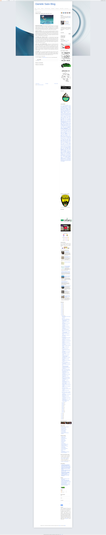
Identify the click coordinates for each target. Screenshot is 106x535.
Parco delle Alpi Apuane (64, 438)
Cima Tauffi (64, 115)
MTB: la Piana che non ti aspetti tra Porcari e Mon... (66, 352)
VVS (70, 160)
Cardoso (62, 111)
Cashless (70, 111)
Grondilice (63, 129)
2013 (62, 413)
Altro (38, 60)
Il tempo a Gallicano (63, 430)
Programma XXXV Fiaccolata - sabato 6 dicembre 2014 (66, 399)
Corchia (63, 117)
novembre (63, 402)
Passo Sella (69, 141)
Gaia (65, 127)
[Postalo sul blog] (38, 59)
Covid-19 (63, 118)
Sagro (67, 151)
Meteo (64, 233)
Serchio (68, 154)
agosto (63, 405)
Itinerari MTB (61, 8)
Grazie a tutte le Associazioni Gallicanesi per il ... (65, 371)
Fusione (61, 127)
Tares (64, 156)
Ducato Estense (64, 120)
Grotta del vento (63, 439)
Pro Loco (64, 146)
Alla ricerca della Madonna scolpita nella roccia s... (66, 374)
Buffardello (62, 433)
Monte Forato (69, 136)
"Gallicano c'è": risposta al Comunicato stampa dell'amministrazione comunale (65, 271)
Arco (68, 106)
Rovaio (63, 151)
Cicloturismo (62, 115)
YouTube (61, 161)
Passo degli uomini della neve (65, 329)
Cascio (68, 111)
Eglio (68, 120)
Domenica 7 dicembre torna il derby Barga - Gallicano (66, 383)
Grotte (70, 129)
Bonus (70, 108)
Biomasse (64, 108)
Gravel (61, 129)
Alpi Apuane (57, 8)
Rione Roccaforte (65, 149)
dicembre (63, 315)
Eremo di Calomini (66, 121)
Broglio (65, 109)
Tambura (70, 155)
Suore (68, 155)
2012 (62, 414)
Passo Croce (62, 141)
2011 (62, 415)
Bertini (61, 108)
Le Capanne (64, 132)
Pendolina (62, 142)
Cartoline (66, 111)
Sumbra (66, 155)
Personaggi (66, 142)
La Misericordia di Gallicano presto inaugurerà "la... (66, 368)
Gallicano (42, 8)
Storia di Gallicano (63, 155)
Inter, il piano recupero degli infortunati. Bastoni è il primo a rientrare (65, 484)
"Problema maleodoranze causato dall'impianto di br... (66, 320)
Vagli (63, 158)
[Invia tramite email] (37, 59)
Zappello (64, 161)
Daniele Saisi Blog (45, 4)
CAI (66, 109)
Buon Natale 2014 (64, 336)
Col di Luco (66, 116)
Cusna (67, 118)
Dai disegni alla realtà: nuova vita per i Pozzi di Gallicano (67, 296)
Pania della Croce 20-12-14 (65, 348)
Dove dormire (66, 8)
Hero (68, 130)
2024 (62, 305)
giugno (63, 407)
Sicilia (70, 154)
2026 (62, 303)
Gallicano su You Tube (63, 429)
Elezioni (62, 121)
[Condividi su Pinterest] (40, 59)
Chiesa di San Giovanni (64, 113)
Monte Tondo (69, 137)
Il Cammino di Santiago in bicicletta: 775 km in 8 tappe (67, 276)
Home (35, 8)
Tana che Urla (62, 156)
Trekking (68, 157)
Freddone (68, 126)
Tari (65, 156)
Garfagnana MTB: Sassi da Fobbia (66, 377)
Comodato (69, 116)
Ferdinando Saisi (65, 122)
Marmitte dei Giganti (68, 134)
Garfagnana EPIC (63, 437)
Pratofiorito (62, 146)
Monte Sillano (65, 137)
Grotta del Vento (67, 129)
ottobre (63, 403)
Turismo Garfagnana (63, 447)
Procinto (67, 146)
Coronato (67, 117)
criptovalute (65, 118)
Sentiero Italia (66, 154)
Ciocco (61, 116)
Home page (46, 83)
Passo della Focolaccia (65, 141)
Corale (61, 117)
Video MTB (63, 160)
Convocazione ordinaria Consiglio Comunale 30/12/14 (66, 332)
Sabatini (65, 151)
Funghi (70, 126)
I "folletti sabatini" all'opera (65, 387)
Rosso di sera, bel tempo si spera (65, 369)
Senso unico (63, 154)
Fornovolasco (64, 125)
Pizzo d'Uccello (64, 144)
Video (61, 160)
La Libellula (62, 442)
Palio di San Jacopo (47, 8)
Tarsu (66, 156)
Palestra (61, 139)
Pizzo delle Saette (69, 144)
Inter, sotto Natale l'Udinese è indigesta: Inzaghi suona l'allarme (65, 483)
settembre (63, 404)
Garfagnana (52, 8)
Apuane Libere (63, 441)
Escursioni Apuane (63, 443)
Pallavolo (70, 139)
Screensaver (64, 153)
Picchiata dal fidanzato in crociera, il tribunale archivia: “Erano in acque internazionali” (65, 475)
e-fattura (67, 120)
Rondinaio (62, 151)
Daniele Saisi (66, 21)
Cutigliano (70, 118)
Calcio (67, 109)
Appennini (66, 106)
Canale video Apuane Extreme (64, 444)
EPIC (63, 121)
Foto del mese (69, 125)
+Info (60, 534)
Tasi (67, 156)
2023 (62, 306)
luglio (62, 406)
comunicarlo (66, 518)
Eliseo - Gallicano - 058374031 (64, 458)
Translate (66, 41)
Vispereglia (66, 160)
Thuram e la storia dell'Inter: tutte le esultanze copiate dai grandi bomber (65, 480)
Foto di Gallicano (63, 126)
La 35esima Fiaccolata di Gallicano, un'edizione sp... (66, 378)
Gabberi (64, 127)
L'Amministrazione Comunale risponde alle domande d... (65, 366)
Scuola (67, 153)
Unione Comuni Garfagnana (64, 448)
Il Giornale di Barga (63, 449)
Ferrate (61, 123)
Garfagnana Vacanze (63, 436)
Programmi (69, 146)
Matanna (61, 135)
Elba (70, 120)
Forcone (61, 125)
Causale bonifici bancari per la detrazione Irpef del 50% (64, 281)
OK (62, 534)
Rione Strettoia (69, 149)
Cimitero (67, 115)
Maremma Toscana (64, 134)
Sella (61, 154)
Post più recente (37, 83)
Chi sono (39, 8)
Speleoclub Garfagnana (64, 452)
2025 (62, 304)
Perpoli (64, 142)
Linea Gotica (69, 132)
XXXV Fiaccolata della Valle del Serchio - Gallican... (65, 400)
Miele (63, 135)
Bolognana (67, 108)
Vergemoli (69, 158)
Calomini (70, 109)
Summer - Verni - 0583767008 (64, 461)
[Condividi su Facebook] (39, 59)
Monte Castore (62, 136)
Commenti (63, 492)
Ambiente (63, 106)
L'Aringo (66, 131)
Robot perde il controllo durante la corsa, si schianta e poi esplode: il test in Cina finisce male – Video (65, 470)
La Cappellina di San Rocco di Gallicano (67, 251)
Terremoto (69, 156)
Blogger (65, 525)
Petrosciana (69, 142)
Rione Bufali (66, 148)
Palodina (64, 140)
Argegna (70, 106)
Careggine (64, 111)
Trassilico (62, 157)
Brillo (63, 109)
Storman (60, 525)
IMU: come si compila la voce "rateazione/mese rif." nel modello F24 (67, 267)
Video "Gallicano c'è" (63, 428)
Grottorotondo (62, 130)
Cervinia (61, 113)
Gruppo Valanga (66, 130)
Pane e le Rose (69, 140)
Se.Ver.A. (69, 153)
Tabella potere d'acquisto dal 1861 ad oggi (67, 256)
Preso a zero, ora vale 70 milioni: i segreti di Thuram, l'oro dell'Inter (66, 482)
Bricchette (62, 109)
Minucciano (69, 135)
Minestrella (66, 135)
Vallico (65, 158)
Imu (70, 130)
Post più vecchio (56, 83)
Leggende (67, 132)
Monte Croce (65, 136)
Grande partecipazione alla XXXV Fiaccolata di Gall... (65, 381)
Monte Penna (62, 137)
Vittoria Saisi (68, 160)
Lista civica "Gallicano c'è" (65, 133)
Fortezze (67, 125)
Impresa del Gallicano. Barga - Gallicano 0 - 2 (65, 376)
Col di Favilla (63, 116)
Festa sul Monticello (66, 123)
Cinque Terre (69, 115)
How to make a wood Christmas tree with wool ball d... (66, 363)
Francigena (66, 126)
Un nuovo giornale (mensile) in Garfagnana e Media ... (65, 356)
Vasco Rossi (67, 158)
